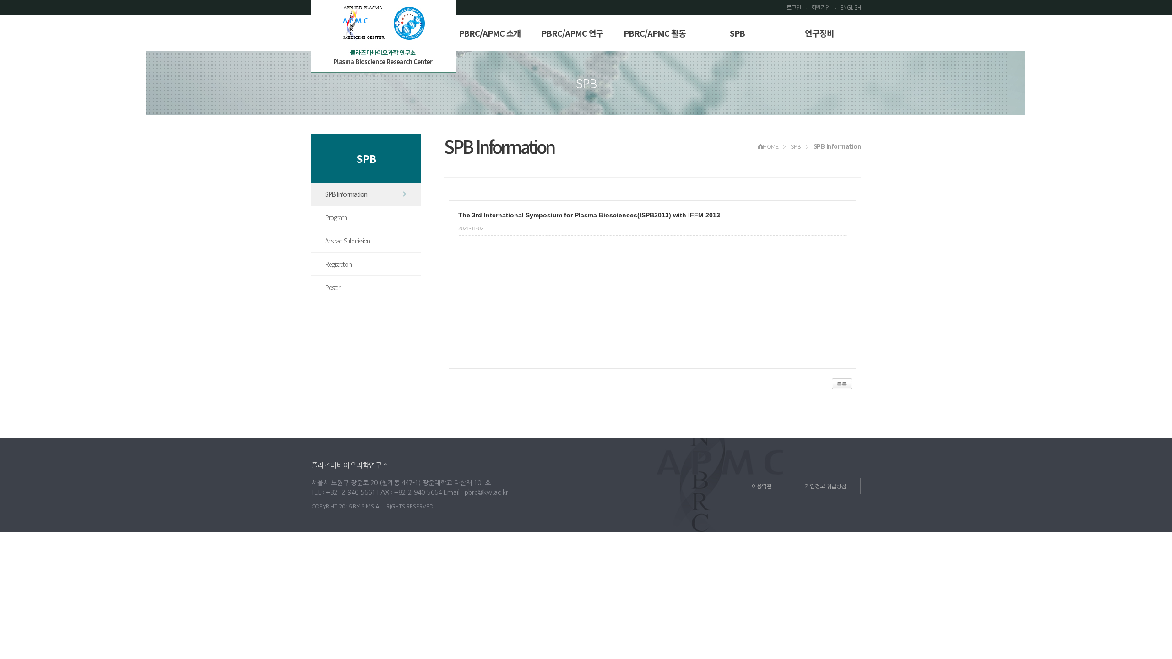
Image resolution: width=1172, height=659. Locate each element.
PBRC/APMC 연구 (572, 33)
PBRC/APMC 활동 (655, 33)
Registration (338, 264)
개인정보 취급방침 (825, 486)
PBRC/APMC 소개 (490, 33)
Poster (332, 287)
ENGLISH (851, 7)
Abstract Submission (347, 240)
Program (336, 217)
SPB (737, 33)
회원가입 (820, 7)
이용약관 (762, 486)
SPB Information (346, 194)
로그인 (794, 7)
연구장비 (819, 33)
